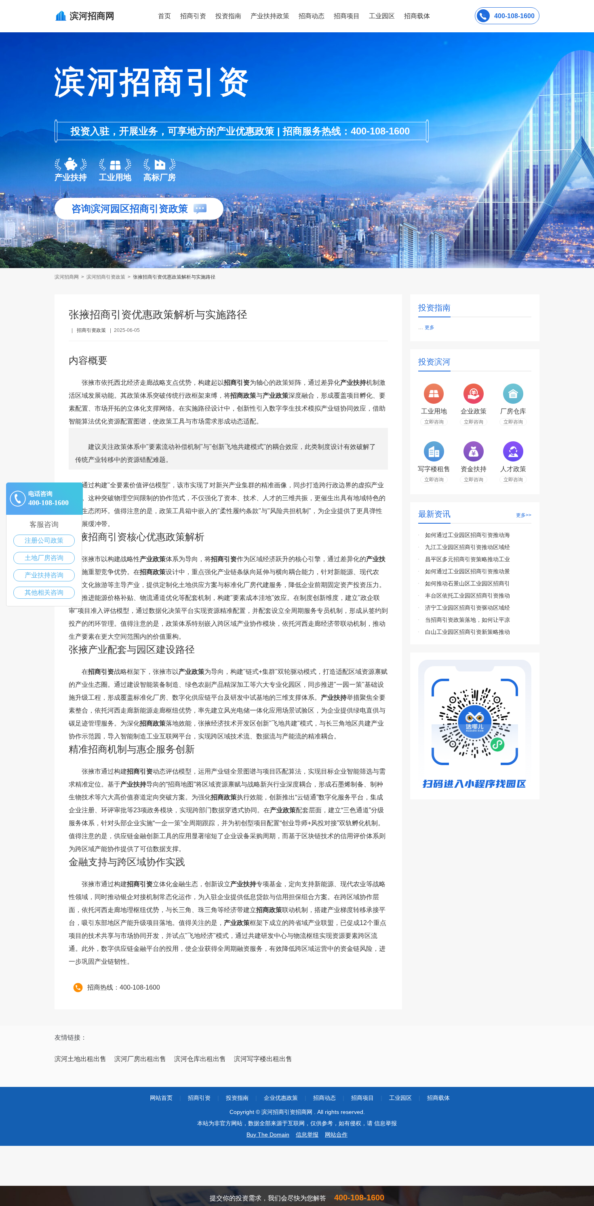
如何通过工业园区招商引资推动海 (467, 535)
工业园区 (382, 16)
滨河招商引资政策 (105, 277)
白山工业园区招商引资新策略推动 (467, 632)
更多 (429, 327)
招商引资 (193, 16)
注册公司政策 (44, 540)
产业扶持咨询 (44, 575)
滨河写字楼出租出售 (263, 1058)
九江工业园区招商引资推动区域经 (467, 547)
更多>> (523, 515)
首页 (164, 16)
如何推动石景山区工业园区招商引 (467, 583)
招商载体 (438, 1098)
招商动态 (311, 16)
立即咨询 (434, 422)
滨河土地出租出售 (80, 1058)
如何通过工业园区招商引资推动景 (467, 571)
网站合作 (336, 1134)
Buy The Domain (267, 1134)
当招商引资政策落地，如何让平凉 (467, 620)
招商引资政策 (91, 330)
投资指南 (228, 16)
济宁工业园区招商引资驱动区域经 (467, 607)
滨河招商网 (67, 277)
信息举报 (307, 1134)
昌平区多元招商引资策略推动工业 (467, 559)
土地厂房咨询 (44, 557)
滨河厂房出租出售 (140, 1058)
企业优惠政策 (281, 1098)
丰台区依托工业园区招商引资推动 (467, 595)
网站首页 (161, 1098)
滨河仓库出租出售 (200, 1058)
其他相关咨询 (44, 592)
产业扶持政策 (270, 16)
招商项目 (347, 16)
